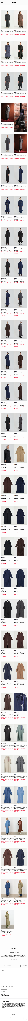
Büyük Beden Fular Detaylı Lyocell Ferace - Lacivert (20, 714)
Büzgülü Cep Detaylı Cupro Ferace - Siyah (7, 31)
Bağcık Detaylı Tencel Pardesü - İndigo (7, 900)
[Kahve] (14, 30)
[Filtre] (3, 8)
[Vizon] (16, 681)
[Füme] (14, 774)
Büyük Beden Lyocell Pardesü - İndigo (7, 807)
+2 (5, 712)
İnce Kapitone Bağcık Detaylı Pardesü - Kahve (20, 838)
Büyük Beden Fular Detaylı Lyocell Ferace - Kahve (7, 714)
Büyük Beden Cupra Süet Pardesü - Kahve (20, 652)
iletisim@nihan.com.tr (5, 995)
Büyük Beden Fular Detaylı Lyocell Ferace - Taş (7, 776)
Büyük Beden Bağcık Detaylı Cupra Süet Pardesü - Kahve (7, 869)
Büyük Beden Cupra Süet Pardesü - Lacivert (20, 869)
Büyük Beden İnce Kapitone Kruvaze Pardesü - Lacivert (20, 186)
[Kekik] (15, 898)
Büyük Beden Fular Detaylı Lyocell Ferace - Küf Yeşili (20, 745)
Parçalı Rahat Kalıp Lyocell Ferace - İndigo (7, 62)
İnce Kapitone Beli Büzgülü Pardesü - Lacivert (7, 217)
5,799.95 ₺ (3, 95)
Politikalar (2, 970)
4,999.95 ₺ (3, 188)
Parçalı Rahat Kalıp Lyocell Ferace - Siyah (20, 62)
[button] (23, 2)
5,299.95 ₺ (3, 281)
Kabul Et (13, 1011)
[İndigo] (15, 30)
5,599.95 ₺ (3, 219)
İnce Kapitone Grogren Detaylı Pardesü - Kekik (20, 900)
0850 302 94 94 (4, 989)
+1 (5, 92)
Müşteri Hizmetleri (4, 974)
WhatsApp (3, 991)
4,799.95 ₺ (16, 64)
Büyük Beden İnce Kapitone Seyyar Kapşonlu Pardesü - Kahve (20, 372)
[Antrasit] (2, 185)
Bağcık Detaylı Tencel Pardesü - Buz (7, 838)
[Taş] (14, 836)
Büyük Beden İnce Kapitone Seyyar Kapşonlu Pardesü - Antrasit (7, 93)
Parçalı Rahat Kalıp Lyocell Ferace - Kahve (20, 31)
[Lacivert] (2, 92)
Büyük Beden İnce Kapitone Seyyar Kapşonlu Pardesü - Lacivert (20, 217)
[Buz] (16, 774)
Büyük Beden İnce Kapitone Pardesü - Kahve (7, 341)
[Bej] (14, 464)
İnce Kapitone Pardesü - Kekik (7, 931)
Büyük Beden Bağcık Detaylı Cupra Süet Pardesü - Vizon (20, 683)
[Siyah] (1, 30)
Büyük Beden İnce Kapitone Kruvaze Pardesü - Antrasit (20, 341)
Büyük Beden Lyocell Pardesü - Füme (20, 776)
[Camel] (16, 836)
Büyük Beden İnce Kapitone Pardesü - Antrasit (7, 124)
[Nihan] (14, 2)
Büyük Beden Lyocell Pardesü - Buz (20, 807)
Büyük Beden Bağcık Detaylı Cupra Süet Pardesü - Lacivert (7, 683)
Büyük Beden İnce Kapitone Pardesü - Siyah (7, 186)
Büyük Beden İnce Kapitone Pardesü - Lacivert (20, 279)
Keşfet (24, 129)
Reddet (13, 1014)
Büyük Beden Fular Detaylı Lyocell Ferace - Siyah (7, 745)
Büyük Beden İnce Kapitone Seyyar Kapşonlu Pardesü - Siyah (20, 93)
